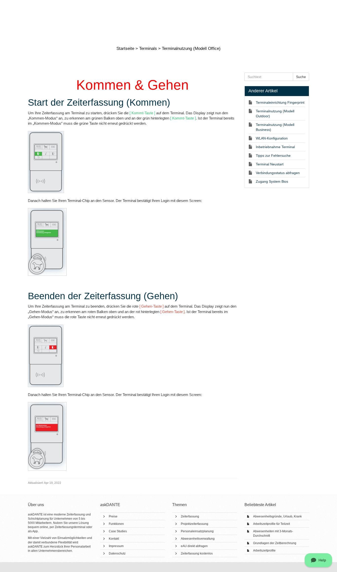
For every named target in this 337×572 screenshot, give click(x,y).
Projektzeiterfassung (194, 524)
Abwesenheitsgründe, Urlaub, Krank (277, 516)
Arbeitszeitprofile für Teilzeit (271, 524)
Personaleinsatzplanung (197, 531)
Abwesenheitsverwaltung (198, 538)
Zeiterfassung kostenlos (197, 553)
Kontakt (114, 538)
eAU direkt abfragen (194, 546)
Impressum (116, 546)
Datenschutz (117, 553)
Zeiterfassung (190, 516)
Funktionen (116, 524)
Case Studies (118, 531)
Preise (113, 516)
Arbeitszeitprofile (264, 550)
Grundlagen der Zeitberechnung (274, 543)
